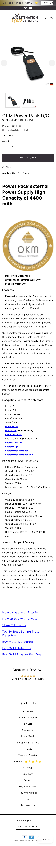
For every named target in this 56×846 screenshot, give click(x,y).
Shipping (5, 130)
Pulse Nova (11, 426)
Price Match (28, 736)
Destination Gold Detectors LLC (31, 840)
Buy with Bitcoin (28, 786)
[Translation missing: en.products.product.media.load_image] (13, 100)
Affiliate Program (28, 717)
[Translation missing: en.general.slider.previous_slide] (4, 63)
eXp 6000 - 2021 (14, 442)
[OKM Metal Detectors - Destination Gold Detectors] (28, 245)
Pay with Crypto (28, 792)
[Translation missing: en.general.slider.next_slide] (52, 63)
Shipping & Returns (28, 742)
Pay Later (28, 723)
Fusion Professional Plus (19, 454)
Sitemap (28, 767)
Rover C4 (10, 430)
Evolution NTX (13, 434)
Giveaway (28, 774)
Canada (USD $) (26, 826)
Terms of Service (28, 755)
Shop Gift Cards (14, 625)
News (28, 799)
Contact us (28, 730)
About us (28, 711)
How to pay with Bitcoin (20, 612)
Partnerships (28, 805)
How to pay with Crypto (20, 618)
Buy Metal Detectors (17, 641)
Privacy (28, 748)
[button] (45, 18)
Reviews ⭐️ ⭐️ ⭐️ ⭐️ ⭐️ (28, 761)
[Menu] (3, 18)
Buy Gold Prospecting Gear (22, 654)
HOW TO (47, 3)
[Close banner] (53, 3)
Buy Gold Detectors (16, 648)
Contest (27, 780)
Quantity (6, 141)
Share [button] (9, 167)
